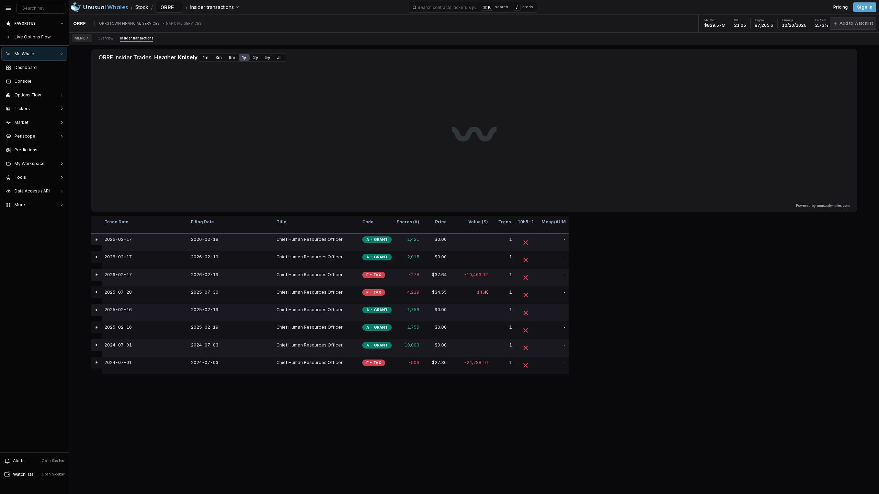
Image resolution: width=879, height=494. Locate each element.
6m (232, 57)
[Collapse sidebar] (8, 8)
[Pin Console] (60, 81)
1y (244, 57)
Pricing (840, 7)
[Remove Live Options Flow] (62, 37)
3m (218, 57)
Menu (80, 38)
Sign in (864, 7)
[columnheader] (96, 225)
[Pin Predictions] (60, 150)
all (279, 57)
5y (267, 57)
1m (205, 57)
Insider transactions (136, 38)
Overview (105, 38)
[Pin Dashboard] (60, 67)
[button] (853, 23)
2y (255, 57)
